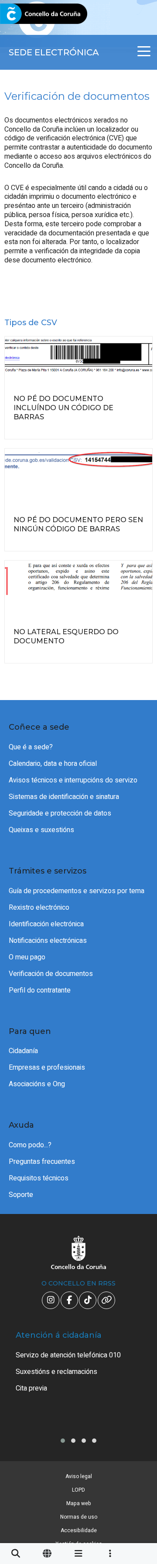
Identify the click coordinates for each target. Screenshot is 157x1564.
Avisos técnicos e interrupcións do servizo (73, 780)
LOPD (78, 1490)
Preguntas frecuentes (42, 1161)
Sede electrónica (54, 52)
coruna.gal (27, 14)
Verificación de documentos (51, 974)
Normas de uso (78, 1517)
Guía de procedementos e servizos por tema (76, 891)
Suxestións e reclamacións (56, 1372)
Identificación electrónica (46, 924)
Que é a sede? (31, 747)
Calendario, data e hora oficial (53, 763)
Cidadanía (23, 1051)
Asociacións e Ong (37, 1084)
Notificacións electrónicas (48, 940)
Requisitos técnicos (38, 1178)
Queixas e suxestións (41, 830)
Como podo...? (30, 1145)
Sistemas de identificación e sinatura (64, 797)
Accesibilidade (79, 1530)
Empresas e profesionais (47, 1067)
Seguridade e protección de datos (60, 813)
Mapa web (78, 1503)
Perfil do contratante (40, 990)
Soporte (21, 1195)
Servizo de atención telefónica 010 (68, 1355)
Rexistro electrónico (39, 907)
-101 (138, 1468)
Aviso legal (78, 1476)
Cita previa (31, 1388)
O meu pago (27, 957)
